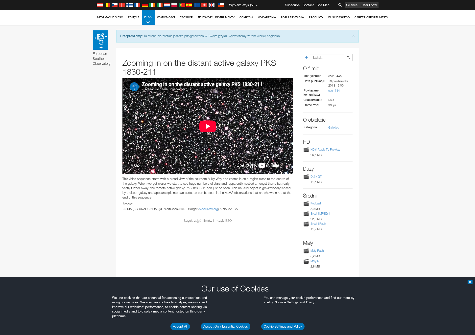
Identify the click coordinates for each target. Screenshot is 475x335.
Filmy (148, 17)
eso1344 (334, 90)
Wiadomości (166, 17)
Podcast (315, 203)
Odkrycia (246, 17)
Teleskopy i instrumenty (216, 17)
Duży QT (316, 176)
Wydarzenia (267, 17)
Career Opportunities (371, 17)
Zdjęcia (133, 17)
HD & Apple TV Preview (325, 149)
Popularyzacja (292, 17)
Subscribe (292, 5)
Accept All (180, 326)
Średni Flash (318, 223)
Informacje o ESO (109, 17)
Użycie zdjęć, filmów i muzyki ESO (208, 221)
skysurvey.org (208, 209)
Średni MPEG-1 (320, 213)
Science (351, 5)
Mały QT (315, 261)
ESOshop (186, 17)
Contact (308, 5)
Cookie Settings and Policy (283, 326)
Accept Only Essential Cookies (225, 326)
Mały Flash (317, 250)
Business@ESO (339, 17)
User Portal (369, 5)
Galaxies (333, 127)
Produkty (316, 17)
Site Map (323, 5)
